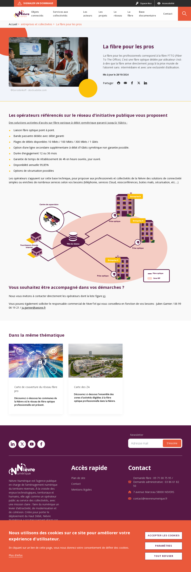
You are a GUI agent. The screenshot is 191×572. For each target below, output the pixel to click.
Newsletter (136, 435)
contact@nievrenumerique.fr (150, 498)
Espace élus (146, 3)
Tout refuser (163, 556)
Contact (76, 484)
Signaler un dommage (38, 3)
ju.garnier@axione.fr (34, 307)
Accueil (13, 24)
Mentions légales (81, 489)
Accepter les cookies (164, 535)
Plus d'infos (16, 555)
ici (104, 296)
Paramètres (163, 545)
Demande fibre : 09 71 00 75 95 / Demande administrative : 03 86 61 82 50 (156, 482)
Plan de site (78, 478)
